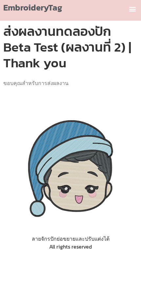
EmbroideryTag (32, 7)
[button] (132, 8)
